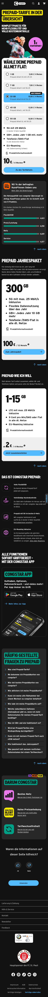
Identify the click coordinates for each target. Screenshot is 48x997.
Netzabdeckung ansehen (23, 522)
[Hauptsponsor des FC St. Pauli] (24, 956)
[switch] (28, 940)
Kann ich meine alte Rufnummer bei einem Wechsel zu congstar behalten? (24, 697)
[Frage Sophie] (34, 3)
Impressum (14, 985)
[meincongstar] (39, 3)
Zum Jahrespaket (13, 352)
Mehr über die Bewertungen (22, 190)
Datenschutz (33, 985)
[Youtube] (29, 974)
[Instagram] (35, 974)
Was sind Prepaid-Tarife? (19, 669)
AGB (23, 985)
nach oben (41, 249)
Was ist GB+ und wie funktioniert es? (24, 723)
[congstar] (20, 3)
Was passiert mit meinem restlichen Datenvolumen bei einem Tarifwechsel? (25, 750)
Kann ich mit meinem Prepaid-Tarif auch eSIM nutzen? (26, 737)
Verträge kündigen (14, 992)
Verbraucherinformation (16, 988)
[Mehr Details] (24, 162)
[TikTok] (24, 974)
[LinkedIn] (19, 974)
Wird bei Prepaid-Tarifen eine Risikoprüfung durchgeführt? (21, 729)
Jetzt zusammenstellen (16, 453)
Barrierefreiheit (35, 988)
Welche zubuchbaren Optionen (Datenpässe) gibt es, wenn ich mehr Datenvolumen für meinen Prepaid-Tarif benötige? (25, 713)
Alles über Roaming (37, 541)
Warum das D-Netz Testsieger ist (29, 797)
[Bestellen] (45, 3)
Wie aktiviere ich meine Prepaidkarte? (25, 690)
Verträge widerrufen (33, 992)
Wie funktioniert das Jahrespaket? (23, 744)
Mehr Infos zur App (17, 604)
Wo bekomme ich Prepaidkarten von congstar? (24, 676)
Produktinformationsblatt (21, 329)
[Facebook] (13, 974)
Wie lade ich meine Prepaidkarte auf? (24, 704)
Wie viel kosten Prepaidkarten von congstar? (23, 684)
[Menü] (3, 3)
